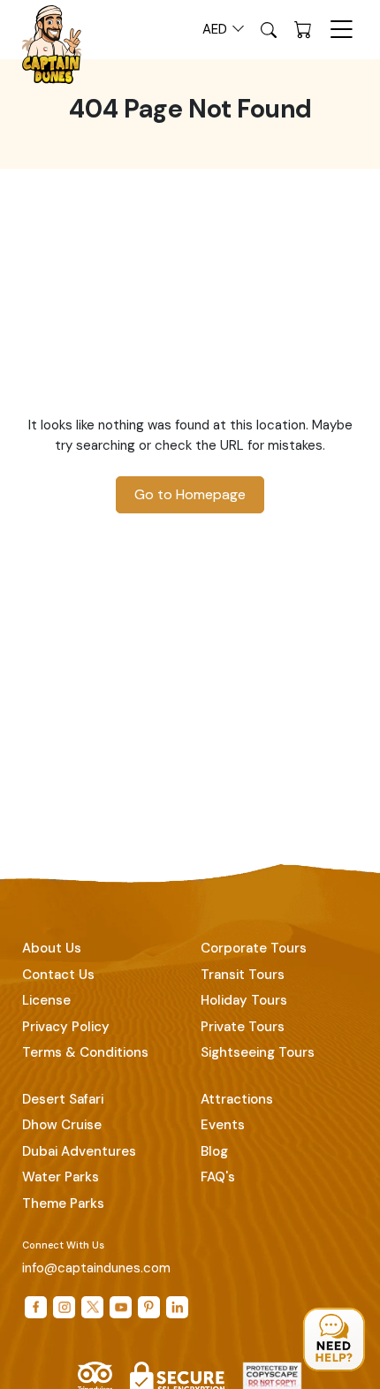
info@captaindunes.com (96, 1268)
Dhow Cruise (62, 1125)
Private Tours (243, 1027)
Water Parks (60, 1177)
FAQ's (218, 1177)
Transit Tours (243, 975)
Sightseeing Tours (258, 1052)
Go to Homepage (190, 494)
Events (223, 1125)
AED (216, 29)
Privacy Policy (66, 1027)
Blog (214, 1151)
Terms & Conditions (85, 1052)
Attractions (237, 1099)
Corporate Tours (254, 948)
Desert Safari (62, 1099)
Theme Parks (63, 1203)
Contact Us (58, 975)
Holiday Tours (244, 1000)
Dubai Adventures (79, 1151)
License (46, 1000)
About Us (51, 948)
